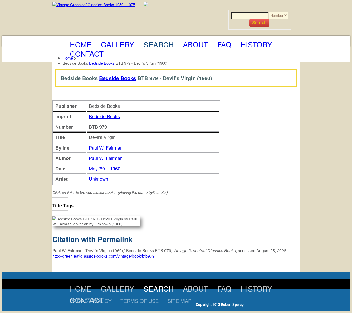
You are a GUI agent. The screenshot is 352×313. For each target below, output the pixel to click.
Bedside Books (102, 63)
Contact (87, 53)
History (256, 44)
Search (159, 44)
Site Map (179, 300)
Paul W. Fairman (106, 147)
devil (84, 205)
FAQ (224, 44)
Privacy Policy (91, 300)
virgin (95, 205)
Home (80, 44)
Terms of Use (139, 300)
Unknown (98, 178)
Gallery (117, 44)
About (195, 44)
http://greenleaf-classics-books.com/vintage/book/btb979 (103, 256)
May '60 (97, 168)
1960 (115, 168)
